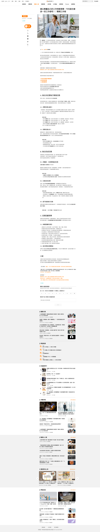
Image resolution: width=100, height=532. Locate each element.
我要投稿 (43, 527)
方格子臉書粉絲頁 (48, 272)
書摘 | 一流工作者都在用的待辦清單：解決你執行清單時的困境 (58, 266)
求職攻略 (30, 4)
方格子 (46, 49)
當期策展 (73, 4)
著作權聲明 (56, 527)
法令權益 (55, 4)
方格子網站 (42, 272)
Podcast (67, 4)
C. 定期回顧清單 (43, 81)
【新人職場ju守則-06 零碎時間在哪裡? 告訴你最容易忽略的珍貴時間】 (54, 279)
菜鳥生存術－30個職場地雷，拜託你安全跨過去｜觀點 (51, 278)
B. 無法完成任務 (43, 80)
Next (77, 478)
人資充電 (49, 4)
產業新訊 (24, 4)
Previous (37, 478)
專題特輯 (43, 4)
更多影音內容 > (72, 469)
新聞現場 (61, 4)
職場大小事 (36, 4)
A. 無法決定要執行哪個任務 (46, 78)
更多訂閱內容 (73, 399)
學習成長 (25, 16)
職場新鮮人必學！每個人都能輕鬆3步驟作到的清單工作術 (52, 69)
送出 (58, 304)
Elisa (42, 49)
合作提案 (49, 527)
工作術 (24, 20)
